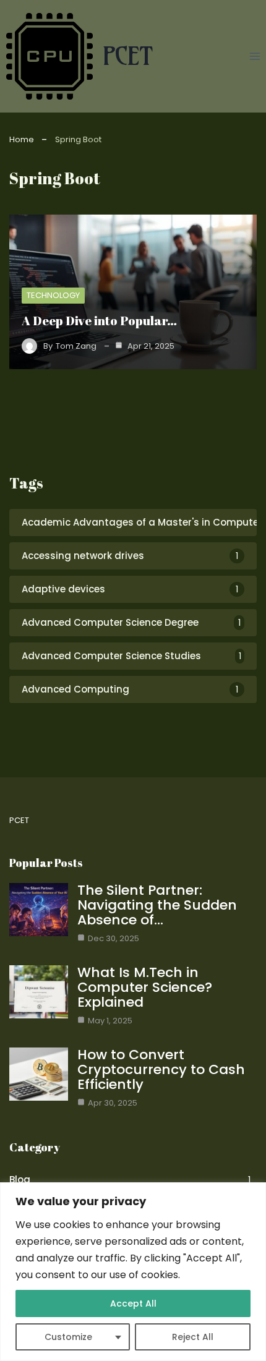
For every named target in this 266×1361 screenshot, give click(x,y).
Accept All (133, 1303)
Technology (53, 295)
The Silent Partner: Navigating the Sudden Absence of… (157, 905)
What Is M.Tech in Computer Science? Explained (144, 987)
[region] (133, 1271)
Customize (68, 1337)
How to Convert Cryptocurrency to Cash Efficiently (161, 1069)
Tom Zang (76, 346)
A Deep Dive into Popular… (99, 320)
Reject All (192, 1337)
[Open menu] (254, 56)
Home (21, 139)
